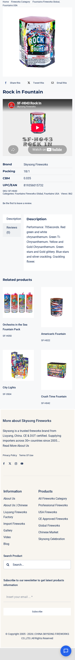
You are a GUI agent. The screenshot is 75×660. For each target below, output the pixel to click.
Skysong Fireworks (36, 164)
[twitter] (10, 463)
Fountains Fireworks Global (29, 193)
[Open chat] (65, 651)
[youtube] (22, 463)
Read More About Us (16, 445)
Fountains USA (51, 193)
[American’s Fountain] (56, 307)
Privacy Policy (10, 455)
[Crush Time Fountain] (56, 370)
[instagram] (16, 463)
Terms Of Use (26, 455)
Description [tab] (14, 219)
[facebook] (4, 463)
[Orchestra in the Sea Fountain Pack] (18, 302)
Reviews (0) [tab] (12, 230)
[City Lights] (18, 365)
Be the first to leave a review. (17, 203)
